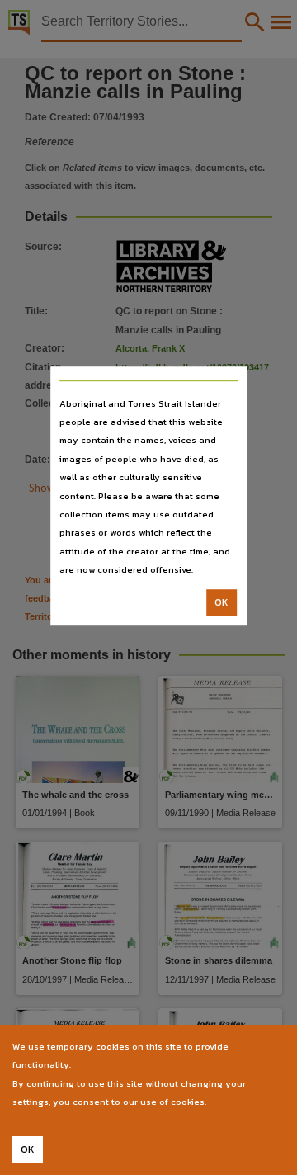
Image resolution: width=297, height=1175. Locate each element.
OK (221, 602)
